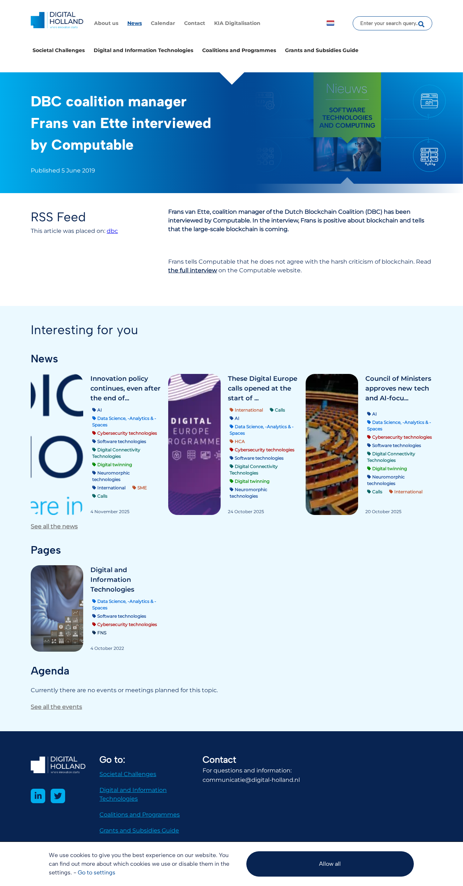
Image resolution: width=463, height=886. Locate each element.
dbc (112, 230)
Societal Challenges (59, 50)
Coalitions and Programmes (239, 50)
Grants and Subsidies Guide (321, 50)
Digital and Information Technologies (143, 50)
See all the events (56, 706)
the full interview (192, 270)
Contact (194, 23)
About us (106, 23)
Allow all (330, 863)
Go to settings (96, 872)
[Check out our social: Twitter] (58, 796)
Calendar (163, 23)
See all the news (54, 526)
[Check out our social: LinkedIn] (38, 796)
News (134, 23)
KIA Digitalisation (237, 23)
